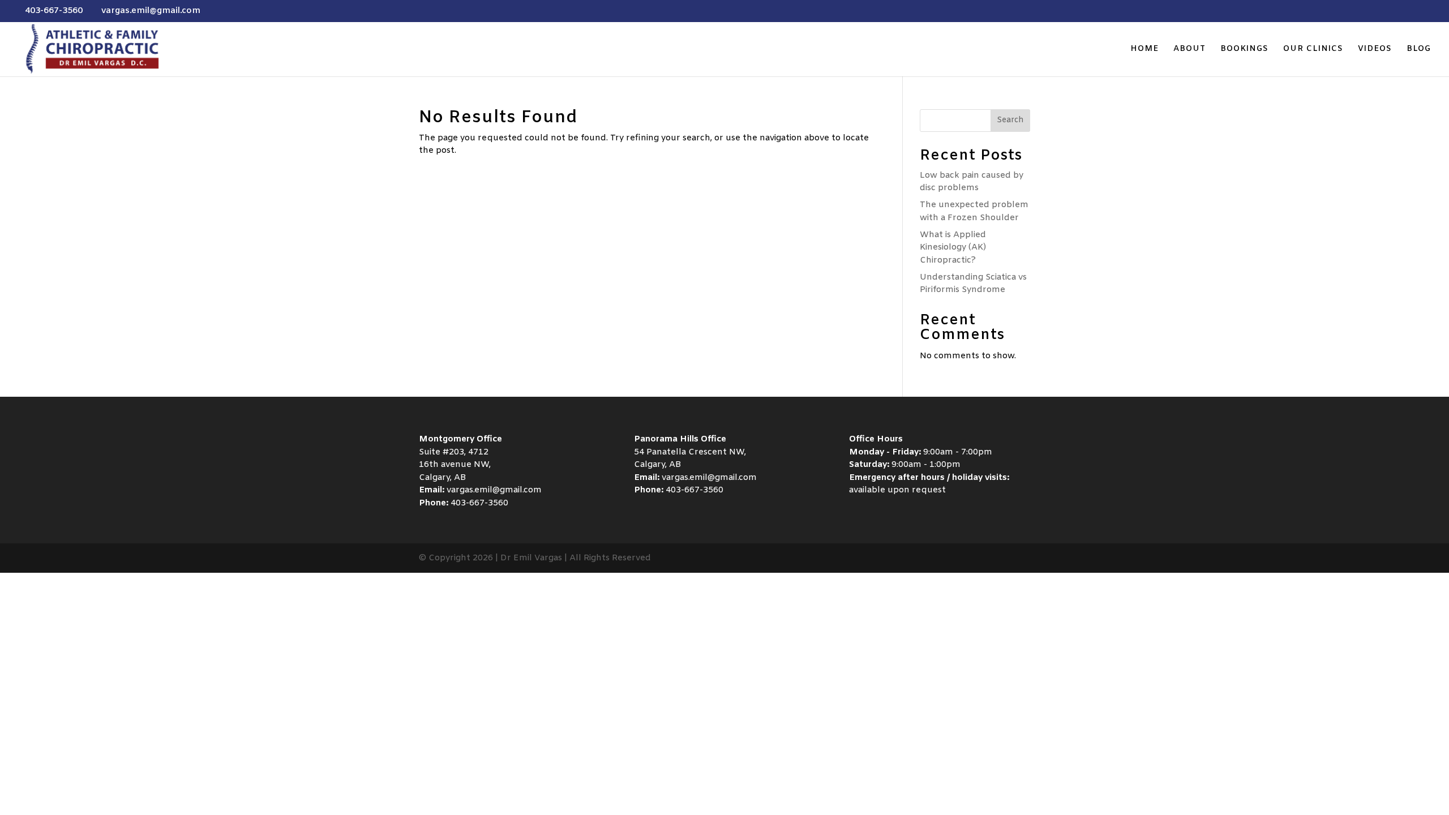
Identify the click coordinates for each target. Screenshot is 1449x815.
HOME (1144, 49)
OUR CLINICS (1313, 49)
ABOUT (1189, 49)
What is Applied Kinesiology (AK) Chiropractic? (953, 247)
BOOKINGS (1244, 49)
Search (1010, 120)
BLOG (1419, 49)
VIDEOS (1375, 49)
